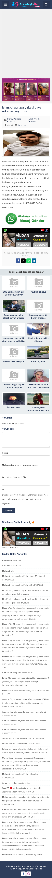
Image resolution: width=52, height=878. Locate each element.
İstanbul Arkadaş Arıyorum (14, 120)
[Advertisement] (26, 45)
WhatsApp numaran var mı (21, 672)
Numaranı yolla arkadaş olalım (28, 854)
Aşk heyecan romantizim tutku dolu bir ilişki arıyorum (38, 410)
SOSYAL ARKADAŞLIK (14, 361)
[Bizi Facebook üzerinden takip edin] (23, 873)
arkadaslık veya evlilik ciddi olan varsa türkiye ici (13, 341)
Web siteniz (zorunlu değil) (14, 477)
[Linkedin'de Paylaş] (34, 260)
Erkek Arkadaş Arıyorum (34, 120)
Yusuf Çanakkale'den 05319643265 (24, 744)
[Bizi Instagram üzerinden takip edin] (28, 873)
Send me (17, 560)
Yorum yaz (22, 125)
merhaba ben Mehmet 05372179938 (27, 585)
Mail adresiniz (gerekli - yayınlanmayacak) (20, 465)
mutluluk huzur (38, 292)
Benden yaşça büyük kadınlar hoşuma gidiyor (13, 387)
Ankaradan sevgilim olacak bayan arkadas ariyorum (13, 318)
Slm (12, 571)
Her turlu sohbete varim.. (19, 783)
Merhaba (17, 566)
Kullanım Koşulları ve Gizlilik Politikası (26, 869)
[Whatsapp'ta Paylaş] (28, 260)
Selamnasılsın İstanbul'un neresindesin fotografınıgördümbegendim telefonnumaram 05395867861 (25, 801)
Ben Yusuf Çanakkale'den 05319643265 (26, 738)
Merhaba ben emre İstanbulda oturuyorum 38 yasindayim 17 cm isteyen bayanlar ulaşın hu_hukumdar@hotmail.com (25, 681)
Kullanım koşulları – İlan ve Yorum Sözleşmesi (26, 866)
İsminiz (5, 453)
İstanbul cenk (13, 407)
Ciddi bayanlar (38, 361)
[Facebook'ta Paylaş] (18, 260)
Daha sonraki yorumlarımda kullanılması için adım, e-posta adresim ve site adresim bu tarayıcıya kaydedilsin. (25, 499)
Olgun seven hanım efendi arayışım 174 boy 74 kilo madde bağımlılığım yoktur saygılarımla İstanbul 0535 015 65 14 (25, 703)
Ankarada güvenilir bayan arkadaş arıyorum (38, 318)
